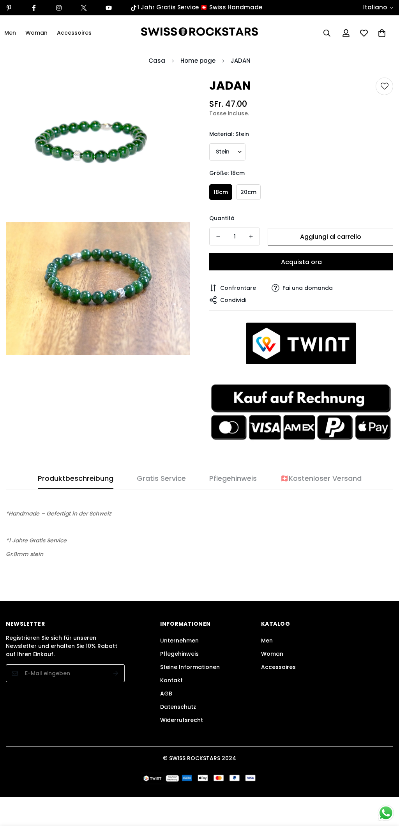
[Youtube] (108, 8)
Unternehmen (179, 640)
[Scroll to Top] (384, 783)
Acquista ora (301, 262)
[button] (382, 33)
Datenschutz (178, 707)
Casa (156, 60)
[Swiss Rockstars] (199, 33)
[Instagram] (58, 8)
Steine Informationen (190, 667)
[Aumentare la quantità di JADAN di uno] (251, 236)
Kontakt (171, 680)
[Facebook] (34, 8)
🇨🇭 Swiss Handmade (231, 7)
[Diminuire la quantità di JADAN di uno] (218, 236)
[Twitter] (83, 8)
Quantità (222, 218)
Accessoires (74, 33)
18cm (221, 192)
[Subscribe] (116, 673)
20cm (248, 192)
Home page (197, 60)
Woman (36, 33)
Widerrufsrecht (181, 720)
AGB (166, 693)
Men (267, 640)
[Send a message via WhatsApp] (386, 813)
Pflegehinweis (179, 654)
